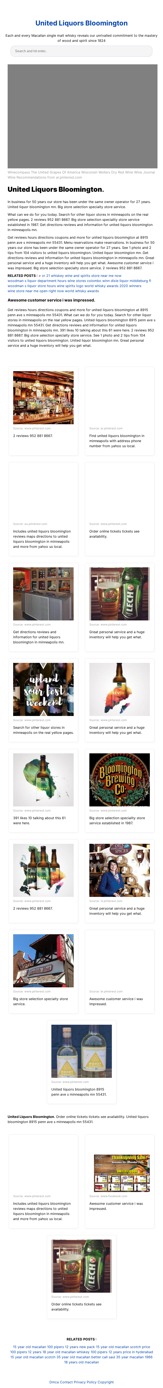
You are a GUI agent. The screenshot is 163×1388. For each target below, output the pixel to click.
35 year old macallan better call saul (85, 1357)
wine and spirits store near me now (93, 275)
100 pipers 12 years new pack (71, 1347)
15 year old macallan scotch (32, 1357)
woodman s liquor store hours (32, 286)
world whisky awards (82, 291)
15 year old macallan (29, 1347)
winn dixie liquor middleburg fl (126, 281)
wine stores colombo (84, 281)
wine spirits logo (70, 286)
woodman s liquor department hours (37, 281)
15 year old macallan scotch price (123, 1347)
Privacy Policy (85, 1382)
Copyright (106, 1382)
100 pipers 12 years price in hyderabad (122, 1352)
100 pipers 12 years (25, 1352)
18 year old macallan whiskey (66, 1352)
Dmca (54, 1382)
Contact (66, 1382)
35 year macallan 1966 (134, 1357)
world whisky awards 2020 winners (112, 286)
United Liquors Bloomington (81, 23)
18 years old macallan (81, 1362)
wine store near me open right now (36, 291)
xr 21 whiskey (53, 275)
